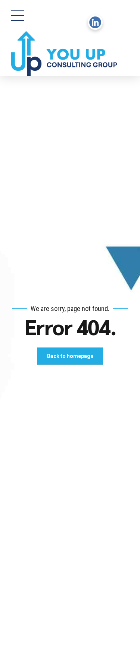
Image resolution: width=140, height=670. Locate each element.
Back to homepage (70, 356)
